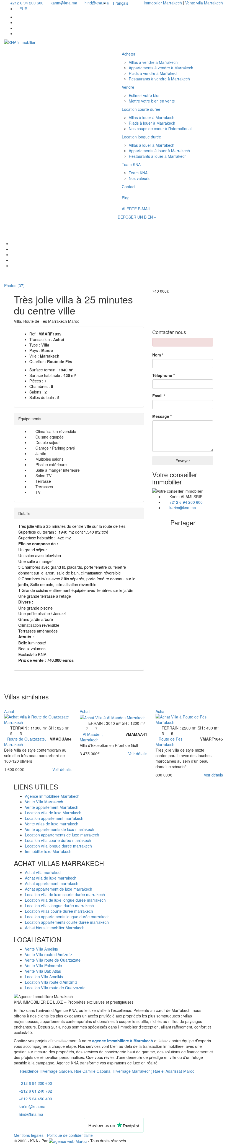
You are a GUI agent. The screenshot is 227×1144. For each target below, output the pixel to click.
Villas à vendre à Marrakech (153, 62)
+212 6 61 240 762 (35, 1091)
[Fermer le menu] (123, 43)
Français (120, 3)
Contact (128, 186)
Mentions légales (28, 1135)
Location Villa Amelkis (44, 976)
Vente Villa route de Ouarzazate (53, 960)
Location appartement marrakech (54, 818)
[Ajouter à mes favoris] (5, 706)
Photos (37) (14, 285)
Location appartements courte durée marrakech (67, 922)
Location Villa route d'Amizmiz (51, 982)
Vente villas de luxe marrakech (51, 823)
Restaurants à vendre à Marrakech (159, 79)
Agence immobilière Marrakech (52, 796)
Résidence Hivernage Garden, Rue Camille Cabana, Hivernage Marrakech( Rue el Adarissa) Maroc (106, 1071)
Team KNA (131, 164)
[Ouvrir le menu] (123, 224)
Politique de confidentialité (70, 1135)
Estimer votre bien (145, 95)
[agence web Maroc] (68, 1140)
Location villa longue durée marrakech (58, 846)
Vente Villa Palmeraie (43, 965)
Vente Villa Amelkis (41, 949)
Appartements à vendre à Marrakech (161, 67)
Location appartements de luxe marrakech (62, 835)
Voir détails (61, 769)
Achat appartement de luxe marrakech (58, 889)
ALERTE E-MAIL (136, 208)
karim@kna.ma (182, 507)
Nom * (157, 355)
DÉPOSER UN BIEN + (137, 217)
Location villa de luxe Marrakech (53, 812)
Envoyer (183, 460)
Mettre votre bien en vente (152, 101)
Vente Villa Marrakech (44, 801)
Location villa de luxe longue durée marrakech (65, 900)
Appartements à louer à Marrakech (159, 150)
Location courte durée (141, 109)
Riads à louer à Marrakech (152, 123)
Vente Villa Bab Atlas (43, 971)
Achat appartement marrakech (51, 883)
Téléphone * (163, 375)
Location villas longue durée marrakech (59, 905)
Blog (126, 197)
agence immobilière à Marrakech (122, 1040)
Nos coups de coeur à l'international (160, 128)
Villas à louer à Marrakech (151, 117)
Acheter (128, 54)
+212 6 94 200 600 (186, 502)
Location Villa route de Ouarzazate (55, 987)
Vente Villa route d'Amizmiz (48, 954)
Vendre (128, 87)
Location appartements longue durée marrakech (67, 916)
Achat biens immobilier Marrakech (54, 927)
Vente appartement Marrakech (51, 807)
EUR (23, 8)
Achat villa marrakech (44, 872)
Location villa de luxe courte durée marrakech (65, 894)
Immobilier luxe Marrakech (48, 851)
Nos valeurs (139, 178)
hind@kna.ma (31, 1114)
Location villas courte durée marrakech (59, 911)
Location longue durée (141, 137)
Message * (162, 416)
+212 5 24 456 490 (35, 1098)
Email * (158, 395)
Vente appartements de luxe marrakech (59, 829)
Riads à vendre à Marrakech (154, 73)
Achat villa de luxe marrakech (50, 878)
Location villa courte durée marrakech (58, 840)
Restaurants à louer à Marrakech (158, 156)
